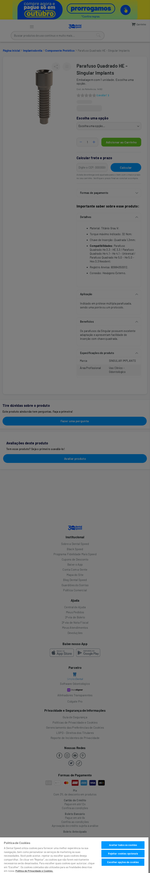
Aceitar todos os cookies (123, 845)
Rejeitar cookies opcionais (123, 853)
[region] (74, 855)
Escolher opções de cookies (123, 862)
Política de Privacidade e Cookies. (34, 870)
